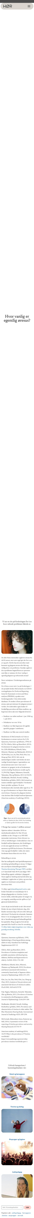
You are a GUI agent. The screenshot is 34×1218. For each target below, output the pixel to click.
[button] (29, 6)
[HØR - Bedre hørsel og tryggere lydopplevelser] (7, 6)
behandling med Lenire (19, 889)
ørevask (20, 1215)
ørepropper (12, 1215)
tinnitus (4, 1215)
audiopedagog (16, 1213)
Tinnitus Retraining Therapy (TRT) (13, 869)
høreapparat (26, 1213)
